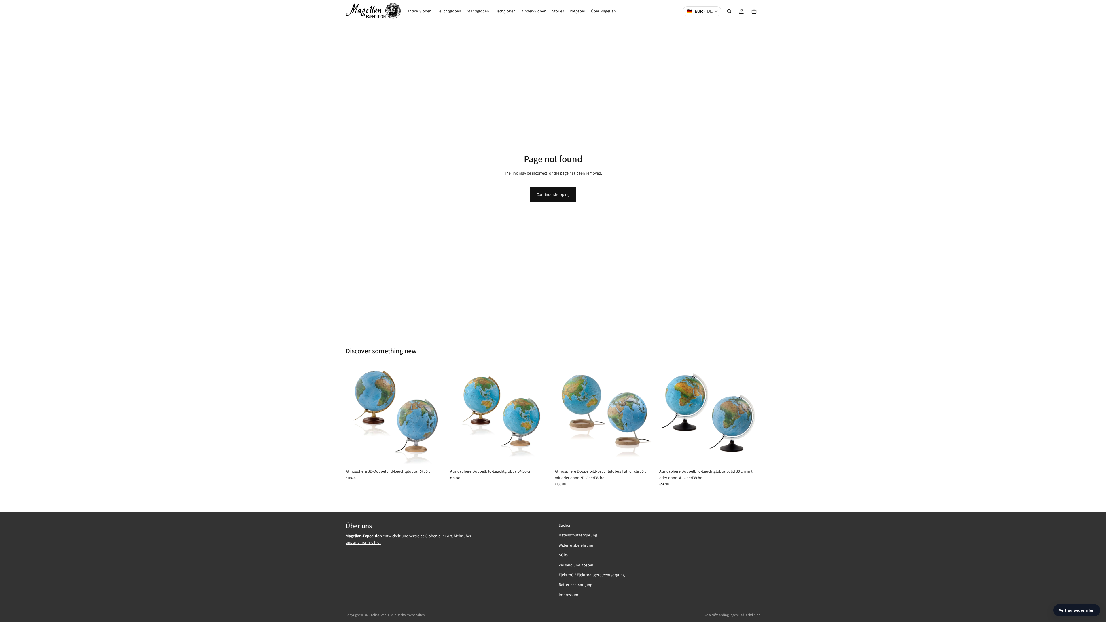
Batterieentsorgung (575, 584)
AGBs (563, 554)
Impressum (568, 594)
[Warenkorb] (754, 11)
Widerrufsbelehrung (576, 544)
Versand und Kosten (576, 564)
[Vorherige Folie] (354, 415)
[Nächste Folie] (438, 415)
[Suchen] (729, 11)
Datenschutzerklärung (578, 535)
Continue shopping (553, 194)
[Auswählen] (438, 457)
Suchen (565, 525)
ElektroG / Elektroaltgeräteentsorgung (592, 574)
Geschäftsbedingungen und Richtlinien (732, 614)
